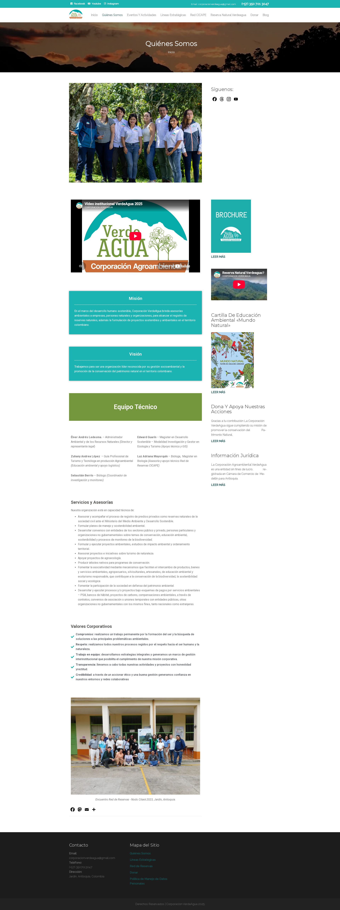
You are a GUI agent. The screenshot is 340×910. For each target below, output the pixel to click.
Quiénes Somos (112, 15)
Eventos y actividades (141, 15)
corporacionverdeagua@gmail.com (217, 4)
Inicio (94, 15)
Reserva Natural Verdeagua (228, 15)
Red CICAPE (198, 15)
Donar (254, 15)
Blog (266, 15)
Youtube (96, 3)
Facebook (79, 3)
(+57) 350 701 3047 (255, 4)
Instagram (113, 3)
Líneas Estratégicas (173, 15)
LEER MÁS (218, 441)
